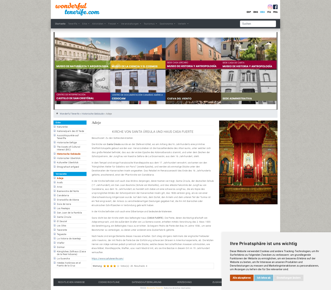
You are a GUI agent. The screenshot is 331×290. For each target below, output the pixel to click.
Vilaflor (60, 243)
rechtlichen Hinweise (71, 282)
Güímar (61, 247)
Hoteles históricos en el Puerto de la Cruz (69, 264)
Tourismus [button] (149, 23)
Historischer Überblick (69, 158)
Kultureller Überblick (68, 162)
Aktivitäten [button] (98, 23)
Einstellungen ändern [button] (289, 277)
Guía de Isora (64, 204)
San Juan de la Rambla (69, 212)
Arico (59, 187)
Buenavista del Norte (68, 191)
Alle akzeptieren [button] (242, 277)
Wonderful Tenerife (69, 113)
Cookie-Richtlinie (109, 282)
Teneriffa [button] (73, 23)
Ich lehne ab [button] (263, 277)
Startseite (60, 23)
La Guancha (63, 258)
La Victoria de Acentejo (69, 238)
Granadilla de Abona (68, 199)
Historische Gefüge (67, 142)
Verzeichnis (184, 282)
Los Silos (61, 225)
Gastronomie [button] (167, 23)
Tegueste (61, 234)
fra (275, 12)
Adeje (60, 178)
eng (255, 12)
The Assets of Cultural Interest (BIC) (68, 148)
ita (269, 12)
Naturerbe (62, 127)
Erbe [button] (85, 23)
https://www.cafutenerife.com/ (108, 258)
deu (262, 12)
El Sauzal (62, 221)
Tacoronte (62, 230)
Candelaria (63, 195)
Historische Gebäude (93, 113)
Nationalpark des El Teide (70, 131)
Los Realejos (63, 208)
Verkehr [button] (182, 23)
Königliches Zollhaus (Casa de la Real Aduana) (71, 253)
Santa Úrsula (64, 217)
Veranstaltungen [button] (130, 23)
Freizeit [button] (112, 23)
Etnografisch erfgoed (68, 167)
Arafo (60, 182)
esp (249, 12)
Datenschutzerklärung (147, 282)
